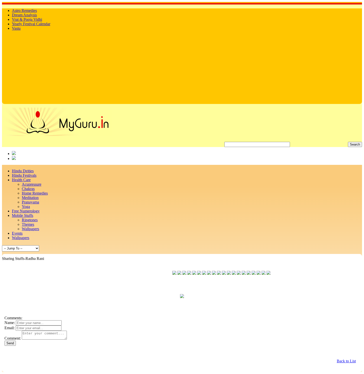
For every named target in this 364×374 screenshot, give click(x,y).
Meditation (30, 198)
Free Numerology (26, 211)
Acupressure (31, 184)
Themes (28, 224)
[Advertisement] (182, 69)
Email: (9, 328)
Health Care (21, 180)
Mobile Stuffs (22, 215)
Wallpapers (30, 229)
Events (17, 233)
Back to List (346, 361)
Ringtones (30, 220)
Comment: (12, 338)
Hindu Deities (23, 171)
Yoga (26, 206)
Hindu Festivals (24, 175)
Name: (9, 323)
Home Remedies (35, 193)
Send (10, 343)
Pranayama (30, 202)
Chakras (28, 189)
